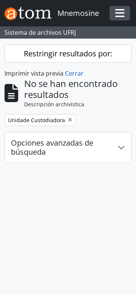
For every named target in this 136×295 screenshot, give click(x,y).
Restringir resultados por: (68, 53)
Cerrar (74, 73)
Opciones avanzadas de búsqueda (52, 147)
